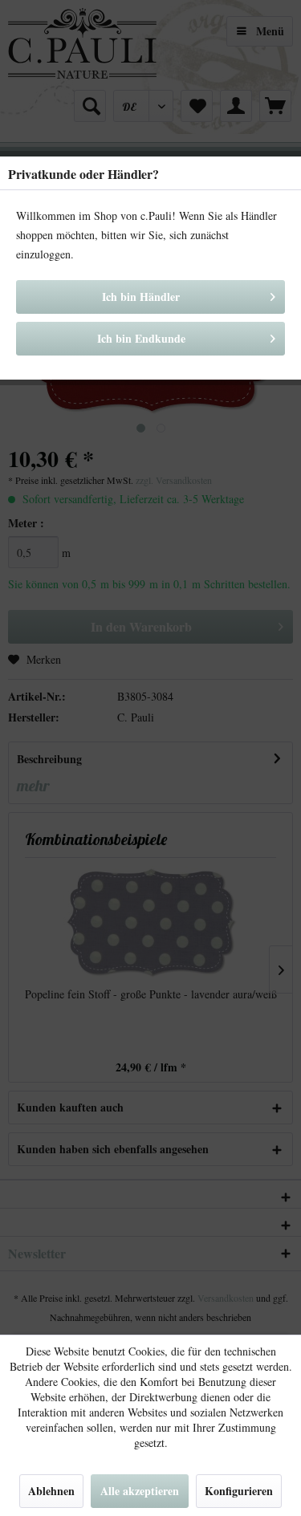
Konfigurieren (239, 1490)
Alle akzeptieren (139, 1490)
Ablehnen (51, 1490)
